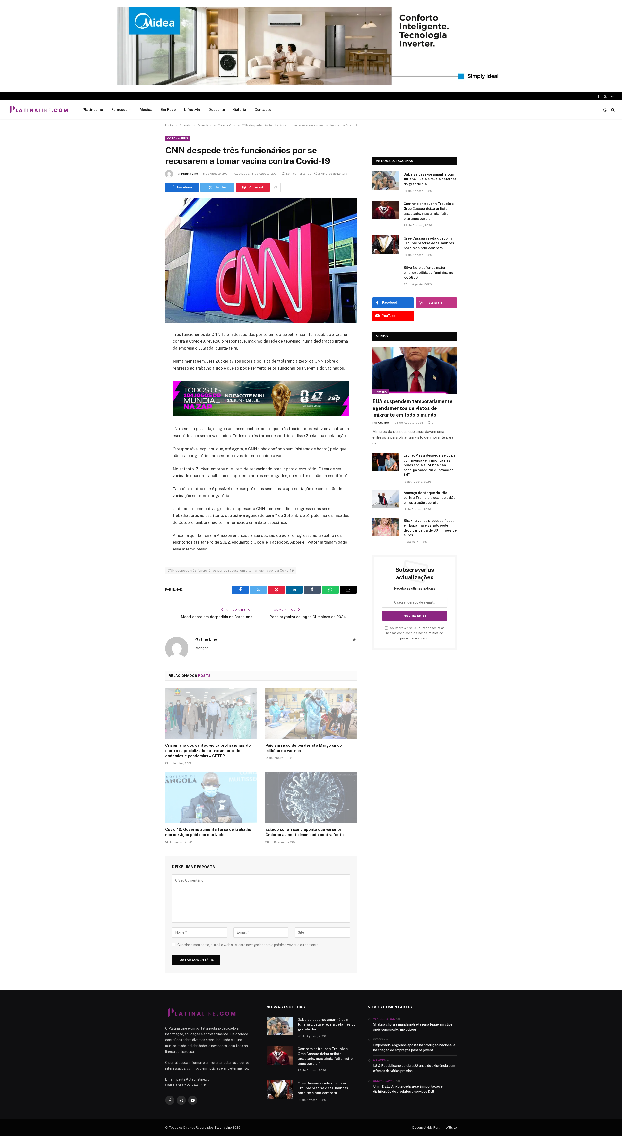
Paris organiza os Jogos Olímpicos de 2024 (308, 617)
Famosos (119, 109)
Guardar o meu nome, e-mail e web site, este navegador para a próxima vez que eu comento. (248, 945)
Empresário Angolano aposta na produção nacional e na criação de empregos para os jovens (414, 1047)
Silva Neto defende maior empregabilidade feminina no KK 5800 (428, 272)
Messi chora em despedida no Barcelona (216, 617)
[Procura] (612, 109)
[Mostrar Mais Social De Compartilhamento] (276, 187)
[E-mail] (148, 397)
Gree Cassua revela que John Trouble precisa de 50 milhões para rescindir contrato (429, 243)
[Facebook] (148, 347)
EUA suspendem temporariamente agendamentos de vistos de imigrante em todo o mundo (412, 408)
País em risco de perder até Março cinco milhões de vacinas (303, 748)
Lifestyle (192, 109)
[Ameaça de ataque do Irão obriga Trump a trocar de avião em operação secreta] (385, 499)
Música (146, 109)
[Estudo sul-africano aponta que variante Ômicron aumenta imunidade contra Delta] (311, 797)
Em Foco (168, 109)
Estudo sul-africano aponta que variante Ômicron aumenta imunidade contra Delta (304, 832)
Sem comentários (298, 173)
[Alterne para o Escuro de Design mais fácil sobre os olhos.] (605, 110)
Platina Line (189, 173)
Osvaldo (384, 422)
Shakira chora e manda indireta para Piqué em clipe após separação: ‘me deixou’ (412, 1026)
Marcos (379, 1060)
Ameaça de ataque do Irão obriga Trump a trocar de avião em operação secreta (429, 498)
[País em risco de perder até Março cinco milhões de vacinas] (311, 713)
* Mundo (380, 391)
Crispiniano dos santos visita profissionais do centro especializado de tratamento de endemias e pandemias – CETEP (208, 750)
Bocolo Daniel (384, 1080)
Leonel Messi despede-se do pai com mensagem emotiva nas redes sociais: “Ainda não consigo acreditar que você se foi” (430, 465)
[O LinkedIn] (148, 372)
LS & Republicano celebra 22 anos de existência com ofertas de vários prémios (414, 1068)
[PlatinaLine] (38, 109)
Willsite (451, 1127)
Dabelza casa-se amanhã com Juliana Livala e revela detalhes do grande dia (430, 179)
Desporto (216, 109)
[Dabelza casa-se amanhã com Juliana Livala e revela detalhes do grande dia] (385, 180)
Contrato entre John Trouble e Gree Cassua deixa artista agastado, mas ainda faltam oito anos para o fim (429, 211)
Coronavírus (177, 138)
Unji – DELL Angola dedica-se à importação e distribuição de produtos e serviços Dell (408, 1088)
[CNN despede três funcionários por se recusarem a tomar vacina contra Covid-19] (261, 260)
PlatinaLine (93, 109)
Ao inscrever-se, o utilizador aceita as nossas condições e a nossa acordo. (415, 633)
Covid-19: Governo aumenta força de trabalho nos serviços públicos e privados (208, 832)
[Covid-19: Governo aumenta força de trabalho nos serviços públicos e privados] (211, 797)
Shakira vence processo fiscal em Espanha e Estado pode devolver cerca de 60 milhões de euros (430, 528)
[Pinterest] (148, 384)
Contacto (262, 109)
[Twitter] (148, 359)
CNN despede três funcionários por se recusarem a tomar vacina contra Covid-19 (231, 570)
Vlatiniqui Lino (384, 1018)
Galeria (239, 109)
